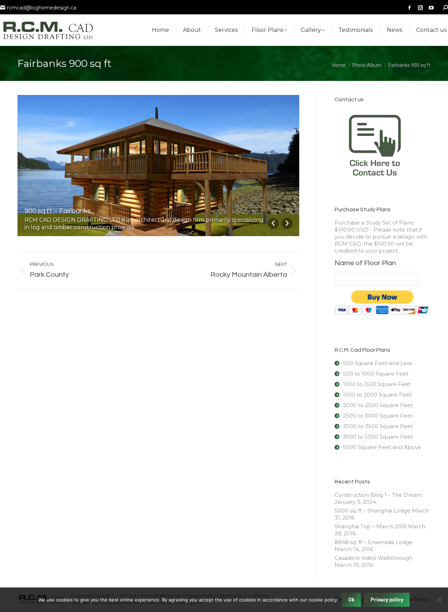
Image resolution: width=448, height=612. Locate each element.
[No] (439, 599)
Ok (351, 600)
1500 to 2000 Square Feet (377, 394)
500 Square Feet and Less (377, 363)
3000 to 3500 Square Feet (378, 426)
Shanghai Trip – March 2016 (371, 526)
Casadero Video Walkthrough (374, 558)
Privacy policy (387, 600)
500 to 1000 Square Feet (375, 373)
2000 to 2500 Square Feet (378, 405)
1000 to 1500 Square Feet (377, 384)
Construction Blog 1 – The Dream (378, 494)
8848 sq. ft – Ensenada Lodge (374, 542)
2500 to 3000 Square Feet (378, 415)
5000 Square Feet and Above (382, 447)
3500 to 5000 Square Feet (378, 436)
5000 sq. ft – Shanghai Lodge (373, 510)
